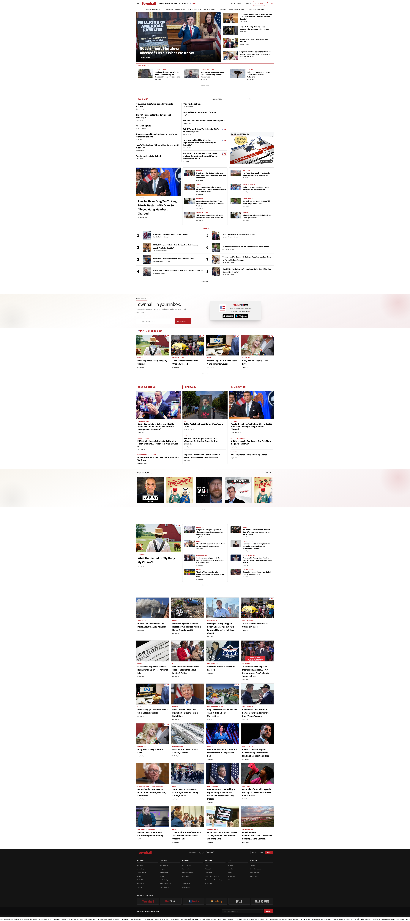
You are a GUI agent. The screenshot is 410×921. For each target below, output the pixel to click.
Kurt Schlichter (157, 237)
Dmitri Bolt (199, 180)
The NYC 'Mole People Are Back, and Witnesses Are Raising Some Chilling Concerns (201, 441)
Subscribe (181, 321)
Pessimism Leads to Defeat (148, 156)
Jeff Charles (199, 208)
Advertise (230, 869)
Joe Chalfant (157, 251)
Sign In (254, 852)
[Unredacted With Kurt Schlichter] (238, 490)
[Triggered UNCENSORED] (267, 490)
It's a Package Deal (192, 103)
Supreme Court (164, 887)
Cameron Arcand (142, 217)
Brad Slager (185, 876)
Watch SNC (253, 876)
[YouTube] (212, 852)
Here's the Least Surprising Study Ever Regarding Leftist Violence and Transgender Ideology (257, 546)
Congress (162, 869)
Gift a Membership (255, 869)
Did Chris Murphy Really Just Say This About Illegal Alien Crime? (256, 202)
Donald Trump (164, 873)
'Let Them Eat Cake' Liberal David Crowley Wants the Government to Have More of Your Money (211, 189)
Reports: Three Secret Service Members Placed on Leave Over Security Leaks (202, 456)
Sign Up (268, 911)
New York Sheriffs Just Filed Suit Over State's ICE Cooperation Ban (222, 752)
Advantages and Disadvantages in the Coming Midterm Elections (157, 135)
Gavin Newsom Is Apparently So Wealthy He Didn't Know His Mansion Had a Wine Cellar (209, 560)
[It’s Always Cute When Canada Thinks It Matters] (147, 235)
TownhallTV (140, 884)
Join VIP (269, 852)
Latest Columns (141, 873)
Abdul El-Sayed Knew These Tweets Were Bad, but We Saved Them (256, 188)
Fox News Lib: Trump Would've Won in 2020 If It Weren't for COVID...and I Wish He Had (257, 560)
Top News (140, 865)
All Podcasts (208, 884)
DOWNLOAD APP (235, 3)
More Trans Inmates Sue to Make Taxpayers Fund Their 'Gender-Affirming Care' (222, 835)
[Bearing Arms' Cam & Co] (209, 490)
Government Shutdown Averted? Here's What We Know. (167, 51)
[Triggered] (179, 490)
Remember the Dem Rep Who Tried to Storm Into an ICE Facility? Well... (185, 670)
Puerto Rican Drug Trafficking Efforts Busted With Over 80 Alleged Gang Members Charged (157, 207)
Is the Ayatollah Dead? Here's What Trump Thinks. (203, 425)
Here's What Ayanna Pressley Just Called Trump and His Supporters (178, 270)
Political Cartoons (240, 134)
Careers (230, 873)
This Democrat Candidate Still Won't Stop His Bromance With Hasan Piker (209, 216)
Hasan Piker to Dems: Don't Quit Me (199, 112)
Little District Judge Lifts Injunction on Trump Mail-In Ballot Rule (185, 713)
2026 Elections (164, 865)
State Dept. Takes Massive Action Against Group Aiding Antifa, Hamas (185, 792)
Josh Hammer (186, 884)
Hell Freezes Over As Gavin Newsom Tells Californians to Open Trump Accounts (255, 713)
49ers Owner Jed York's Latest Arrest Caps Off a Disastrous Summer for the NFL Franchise (256, 532)
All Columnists (186, 887)
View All (268, 473)
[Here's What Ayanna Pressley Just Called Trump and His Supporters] (147, 271)
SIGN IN (248, 3)
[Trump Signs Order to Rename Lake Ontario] (216, 235)
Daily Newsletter (254, 873)
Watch (139, 876)
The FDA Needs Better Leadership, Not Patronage (153, 116)
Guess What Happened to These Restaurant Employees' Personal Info (152, 670)
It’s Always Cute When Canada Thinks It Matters (154, 105)
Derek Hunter (186, 869)
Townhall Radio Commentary (213, 880)
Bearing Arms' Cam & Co (212, 876)
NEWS (161, 3)
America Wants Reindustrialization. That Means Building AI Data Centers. (257, 835)
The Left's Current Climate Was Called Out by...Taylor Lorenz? (257, 573)
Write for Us (231, 880)
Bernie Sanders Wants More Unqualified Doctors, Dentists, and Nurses (151, 792)
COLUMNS (169, 3)
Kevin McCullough (187, 873)
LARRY (207, 865)
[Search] (267, 3)
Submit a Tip (231, 876)
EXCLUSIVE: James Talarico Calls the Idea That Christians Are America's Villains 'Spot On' (157, 444)
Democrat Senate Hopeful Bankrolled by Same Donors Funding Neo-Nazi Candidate (255, 752)
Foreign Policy (164, 880)
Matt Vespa (246, 192)
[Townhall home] (144, 852)
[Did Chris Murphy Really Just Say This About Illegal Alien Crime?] (216, 247)
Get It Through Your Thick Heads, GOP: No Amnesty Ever (201, 130)
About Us (230, 865)
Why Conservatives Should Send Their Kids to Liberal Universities (222, 713)
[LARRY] (150, 490)
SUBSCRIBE (259, 3)
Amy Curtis (199, 194)
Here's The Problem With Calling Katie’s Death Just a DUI (157, 146)
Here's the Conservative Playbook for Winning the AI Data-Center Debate (256, 174)
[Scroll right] (272, 488)
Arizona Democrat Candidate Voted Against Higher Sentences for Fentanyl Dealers (210, 203)
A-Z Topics (163, 860)
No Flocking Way (143, 125)
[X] (199, 852)
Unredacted (208, 873)
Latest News (140, 869)
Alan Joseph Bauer (187, 880)
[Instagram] (203, 852)
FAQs (261, 852)
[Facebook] (208, 852)
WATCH (177, 3)
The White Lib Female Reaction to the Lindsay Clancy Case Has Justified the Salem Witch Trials (200, 156)
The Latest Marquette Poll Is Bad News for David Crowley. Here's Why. (210, 545)
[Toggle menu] (138, 3)
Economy (162, 876)
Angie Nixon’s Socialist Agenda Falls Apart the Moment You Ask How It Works (256, 792)
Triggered (208, 869)
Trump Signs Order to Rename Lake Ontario (239, 234)
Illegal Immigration (165, 884)
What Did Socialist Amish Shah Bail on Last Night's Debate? (257, 216)
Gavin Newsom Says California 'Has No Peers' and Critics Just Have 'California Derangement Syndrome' (156, 427)
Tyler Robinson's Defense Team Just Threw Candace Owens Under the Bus (186, 835)
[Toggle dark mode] (272, 3)
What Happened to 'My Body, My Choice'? (249, 454)
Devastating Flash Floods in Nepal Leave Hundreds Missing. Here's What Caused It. (186, 627)
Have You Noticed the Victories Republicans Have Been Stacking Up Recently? (199, 143)
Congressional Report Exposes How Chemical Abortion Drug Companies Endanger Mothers (209, 532)
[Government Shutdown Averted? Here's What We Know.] (147, 259)
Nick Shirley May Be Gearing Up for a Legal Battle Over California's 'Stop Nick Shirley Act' (211, 175)
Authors (139, 887)
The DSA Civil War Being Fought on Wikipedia (204, 120)
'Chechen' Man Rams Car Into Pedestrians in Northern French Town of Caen (211, 574)
